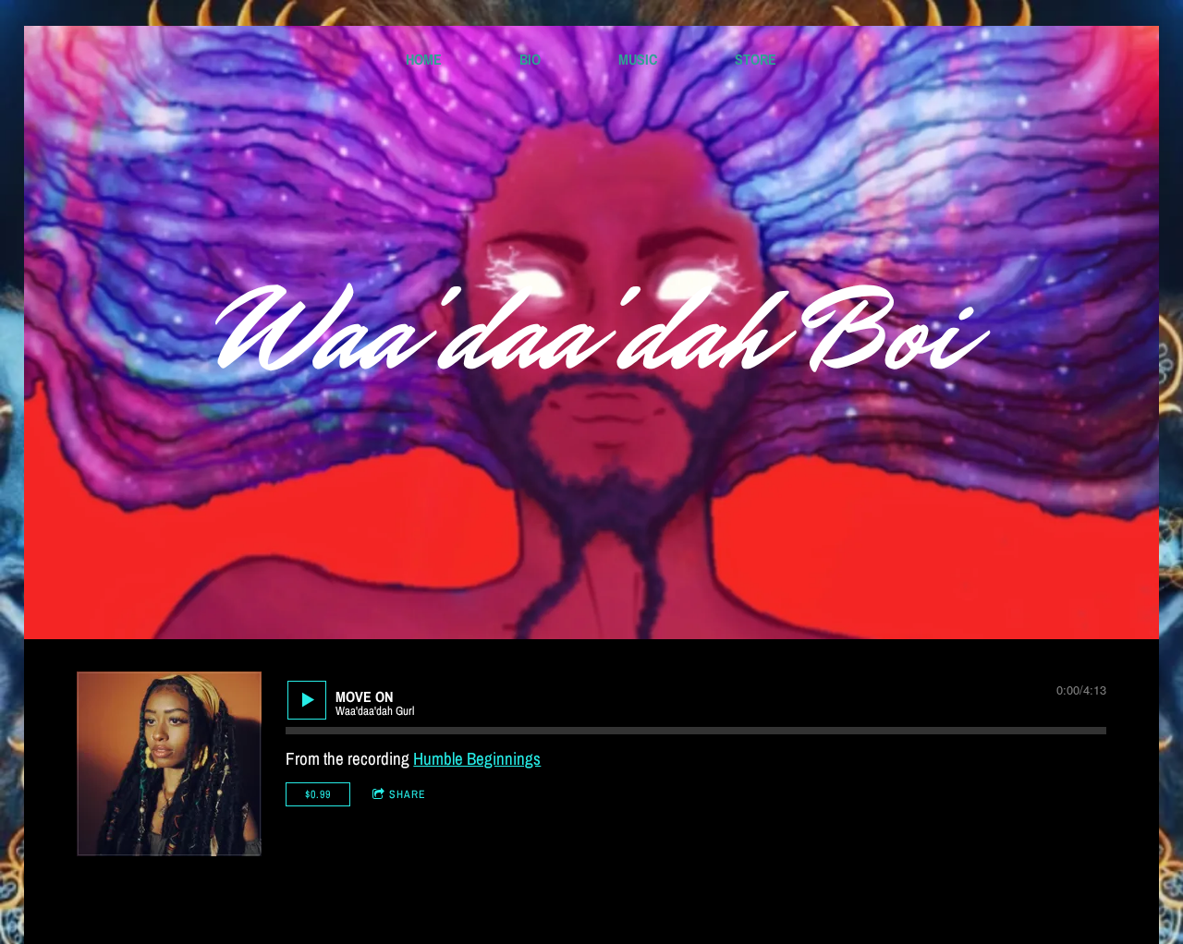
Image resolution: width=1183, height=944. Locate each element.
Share (407, 794)
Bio (530, 59)
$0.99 (318, 794)
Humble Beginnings (477, 758)
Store (755, 59)
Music (637, 59)
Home (424, 59)
